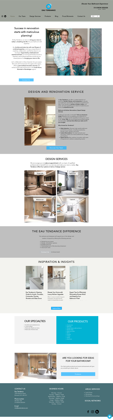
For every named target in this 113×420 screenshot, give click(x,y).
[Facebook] (88, 412)
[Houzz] (5, 16)
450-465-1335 (18, 400)
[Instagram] (2, 16)
